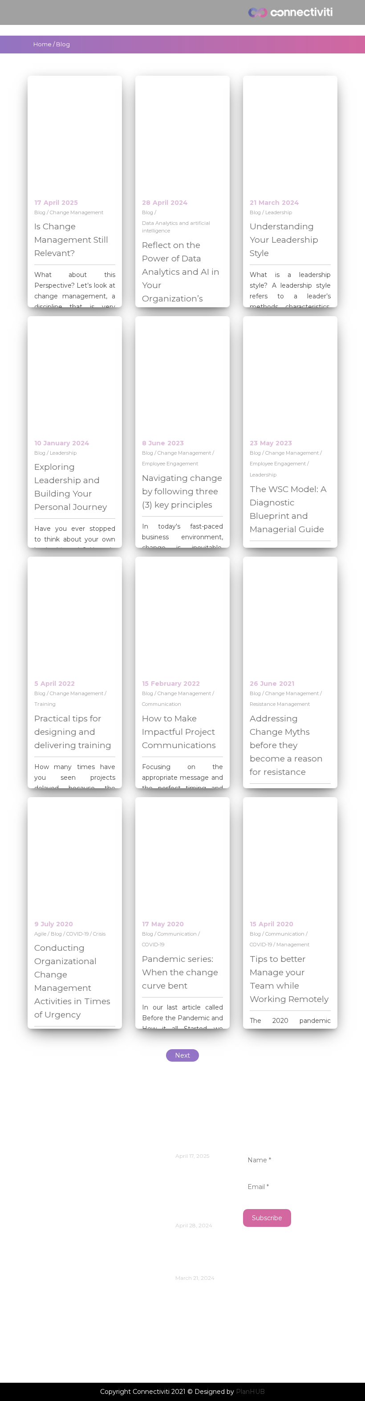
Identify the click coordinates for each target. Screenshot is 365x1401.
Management (292, 944)
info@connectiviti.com (68, 1148)
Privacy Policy (59, 1324)
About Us (52, 1217)
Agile (40, 934)
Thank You (54, 1351)
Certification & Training (75, 1244)
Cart (42, 1230)
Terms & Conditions (69, 1337)
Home (42, 44)
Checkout (53, 1257)
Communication (161, 704)
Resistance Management (280, 704)
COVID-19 (77, 934)
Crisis (99, 934)
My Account (56, 1311)
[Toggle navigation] (37, 12)
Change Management (76, 212)
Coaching (52, 1271)
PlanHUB (250, 1392)
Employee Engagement (170, 463)
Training (45, 704)
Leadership (278, 212)
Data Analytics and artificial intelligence (176, 227)
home (45, 1297)
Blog (39, 212)
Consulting (54, 1284)
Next (182, 1055)
